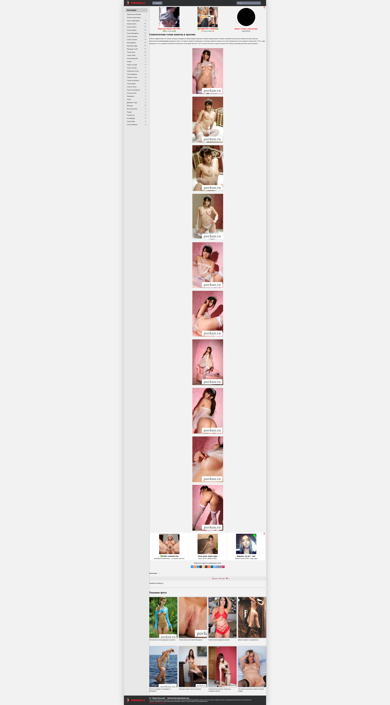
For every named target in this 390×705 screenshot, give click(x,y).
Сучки (129, 99)
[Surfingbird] (215, 567)
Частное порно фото (134, 17)
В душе (129, 112)
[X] (200, 567)
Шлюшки (130, 105)
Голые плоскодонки (133, 90)
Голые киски (131, 52)
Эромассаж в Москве (134, 14)
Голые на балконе (133, 80)
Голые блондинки (133, 33)
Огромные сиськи (133, 71)
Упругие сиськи (132, 77)
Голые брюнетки (132, 58)
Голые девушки (132, 74)
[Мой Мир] (198, 567)
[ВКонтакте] (192, 567)
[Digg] (206, 567)
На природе (131, 118)
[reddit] (209, 567)
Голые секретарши (133, 20)
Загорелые (130, 96)
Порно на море (132, 65)
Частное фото (131, 27)
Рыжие (129, 61)
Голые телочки (132, 68)
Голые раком (131, 83)
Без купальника (132, 109)
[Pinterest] (223, 567)
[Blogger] (203, 567)
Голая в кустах (132, 87)
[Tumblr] (217, 567)
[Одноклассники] (195, 567)
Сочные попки (131, 93)
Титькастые (130, 115)
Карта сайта (162, 702)
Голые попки (131, 55)
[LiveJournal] (212, 567)
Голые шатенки (132, 36)
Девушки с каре (132, 102)
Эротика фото (131, 24)
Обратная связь (154, 702)
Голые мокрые (132, 30)
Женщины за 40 (132, 49)
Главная (158, 3)
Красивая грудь (132, 46)
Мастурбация (131, 42)
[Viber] (220, 567)
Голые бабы (131, 121)
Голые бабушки (132, 124)
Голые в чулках (132, 39)
